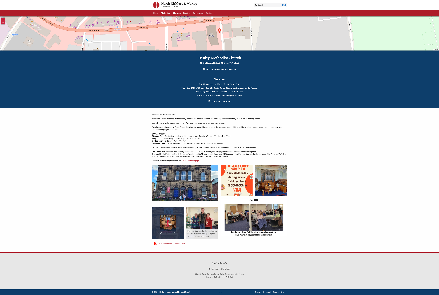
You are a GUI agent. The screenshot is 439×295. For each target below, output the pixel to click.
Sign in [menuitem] (283, 292)
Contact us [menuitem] (210, 13)
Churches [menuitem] (177, 13)
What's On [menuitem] (165, 13)
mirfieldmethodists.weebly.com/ (221, 69)
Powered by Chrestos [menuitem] (271, 292)
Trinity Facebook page (190, 161)
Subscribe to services (221, 101)
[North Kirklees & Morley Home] (156, 5)
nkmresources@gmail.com (220, 269)
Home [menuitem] (155, 13)
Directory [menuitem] (258, 292)
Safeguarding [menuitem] (198, 13)
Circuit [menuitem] (185, 13)
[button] (219, 30)
